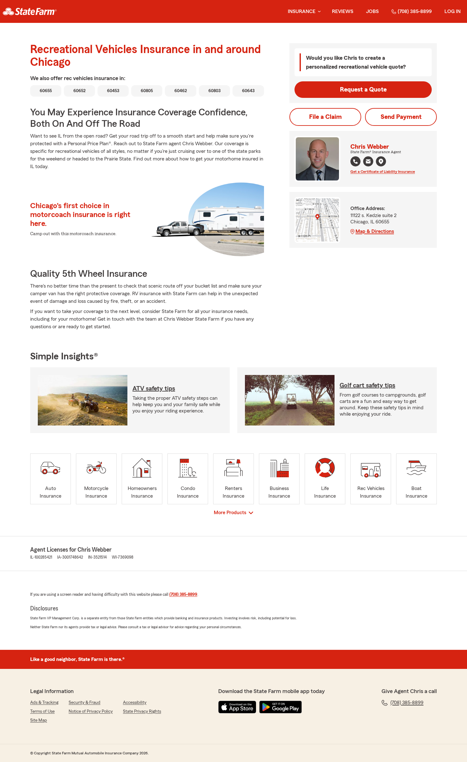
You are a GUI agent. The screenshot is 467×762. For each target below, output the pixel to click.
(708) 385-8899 (415, 11)
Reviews (342, 11)
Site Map (38, 720)
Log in (452, 11)
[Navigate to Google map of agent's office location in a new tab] (381, 161)
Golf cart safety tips (367, 385)
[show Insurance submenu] (318, 11)
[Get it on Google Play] (280, 707)
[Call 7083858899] (355, 161)
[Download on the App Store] (237, 707)
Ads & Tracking (44, 702)
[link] (29, 11)
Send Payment (401, 117)
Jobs (372, 11)
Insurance (301, 11)
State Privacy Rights (142, 711)
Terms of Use (42, 711)
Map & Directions (374, 231)
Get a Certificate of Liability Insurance (382, 171)
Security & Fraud (84, 702)
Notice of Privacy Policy (91, 711)
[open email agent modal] (368, 162)
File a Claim (325, 117)
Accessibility (134, 702)
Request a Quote (363, 89)
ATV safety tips (153, 388)
